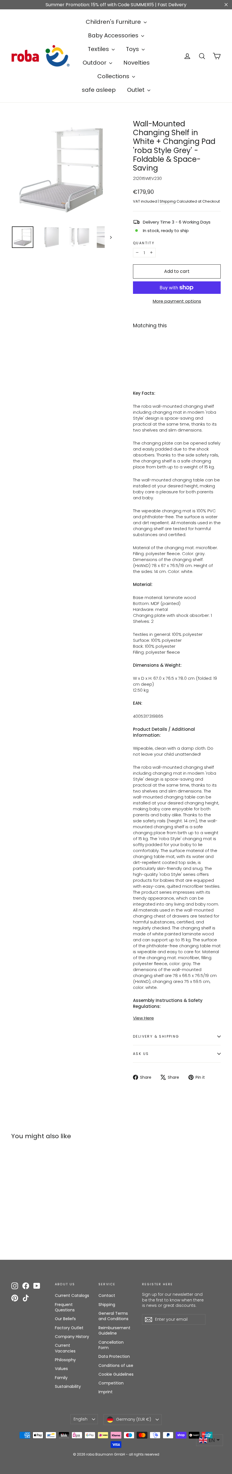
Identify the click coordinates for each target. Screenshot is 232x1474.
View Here (143, 1018)
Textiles (99, 49)
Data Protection (114, 1356)
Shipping (168, 201)
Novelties (136, 63)
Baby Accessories (114, 35)
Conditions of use (115, 1365)
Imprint (105, 1392)
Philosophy (65, 1360)
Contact (106, 1295)
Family (61, 1377)
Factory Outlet (69, 1328)
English (80, 1419)
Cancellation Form (111, 1345)
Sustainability (68, 1386)
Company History (72, 1336)
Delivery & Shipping (156, 1036)
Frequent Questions (65, 1307)
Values (61, 1368)
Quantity (143, 243)
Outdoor (95, 63)
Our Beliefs (65, 1319)
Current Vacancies (65, 1348)
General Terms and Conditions (113, 1316)
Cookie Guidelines (116, 1374)
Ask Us (141, 1053)
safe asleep (99, 90)
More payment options (177, 301)
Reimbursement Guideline (114, 1330)
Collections (114, 76)
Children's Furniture (114, 22)
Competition (111, 1383)
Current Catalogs (72, 1295)
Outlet (136, 90)
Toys (133, 49)
